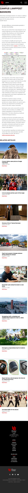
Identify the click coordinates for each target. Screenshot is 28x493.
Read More (4, 165)
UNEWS (14, 456)
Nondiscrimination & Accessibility (9, 480)
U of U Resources (14, 461)
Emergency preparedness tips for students (13, 348)
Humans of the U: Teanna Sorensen (11, 223)
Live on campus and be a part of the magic (13, 193)
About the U (10, 481)
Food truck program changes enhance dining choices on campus (12, 254)
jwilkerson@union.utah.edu (8, 135)
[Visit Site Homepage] (14, 432)
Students (14, 445)
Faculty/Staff (14, 444)
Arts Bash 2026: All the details (10, 409)
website (16, 45)
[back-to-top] (26, 490)
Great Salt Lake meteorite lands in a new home (13, 285)
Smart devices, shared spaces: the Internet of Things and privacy (13, 378)
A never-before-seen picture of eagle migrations (12, 162)
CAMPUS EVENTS (14, 458)
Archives (14, 448)
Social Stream (14, 459)
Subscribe (14, 450)
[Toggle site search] (21, 2)
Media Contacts (17, 481)
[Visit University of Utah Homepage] (2, 2)
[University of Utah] (14, 470)
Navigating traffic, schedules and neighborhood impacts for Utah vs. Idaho (13, 317)
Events (14, 447)
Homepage (14, 442)
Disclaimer (19, 480)
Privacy (23, 480)
